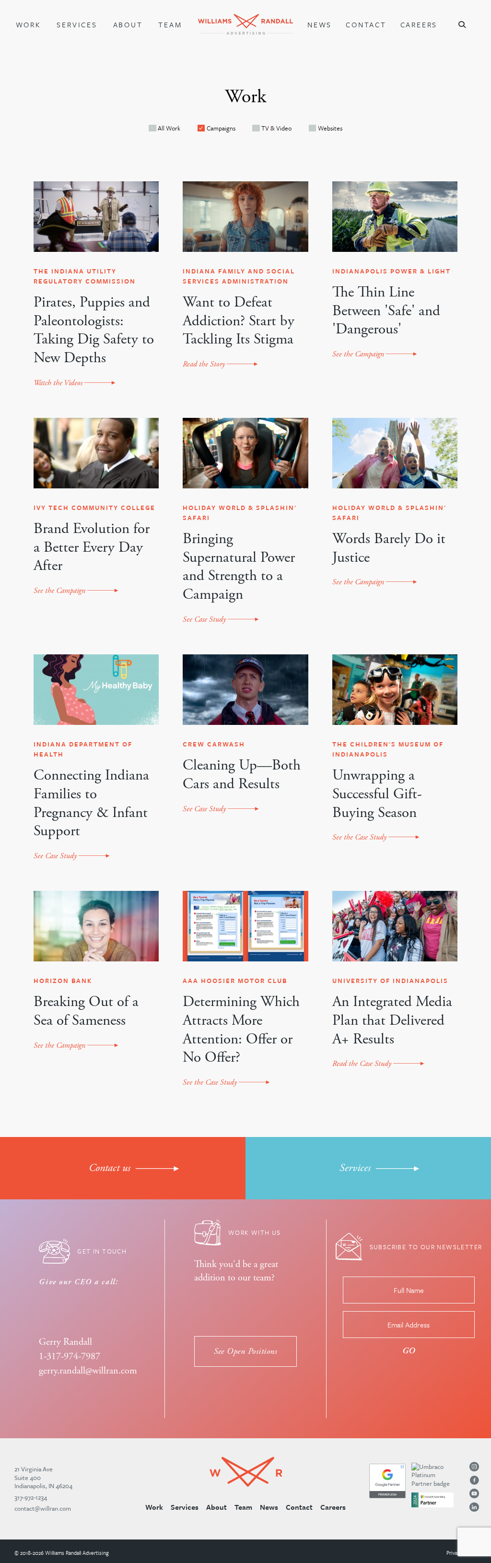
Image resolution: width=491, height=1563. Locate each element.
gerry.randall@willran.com (88, 1371)
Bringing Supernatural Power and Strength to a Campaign (239, 567)
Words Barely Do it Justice (388, 548)
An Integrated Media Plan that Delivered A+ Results (392, 1021)
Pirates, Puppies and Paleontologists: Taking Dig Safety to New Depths (94, 330)
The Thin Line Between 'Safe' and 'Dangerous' (386, 311)
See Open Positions (245, 1351)
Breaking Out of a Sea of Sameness (86, 1011)
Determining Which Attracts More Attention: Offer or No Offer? (241, 1030)
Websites (330, 128)
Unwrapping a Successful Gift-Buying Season (377, 794)
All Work (169, 128)
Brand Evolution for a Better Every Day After (92, 548)
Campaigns (221, 128)
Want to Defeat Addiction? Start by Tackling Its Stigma (238, 321)
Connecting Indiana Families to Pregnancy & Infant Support (91, 803)
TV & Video (276, 128)
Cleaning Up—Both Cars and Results (242, 774)
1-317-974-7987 (69, 1356)
